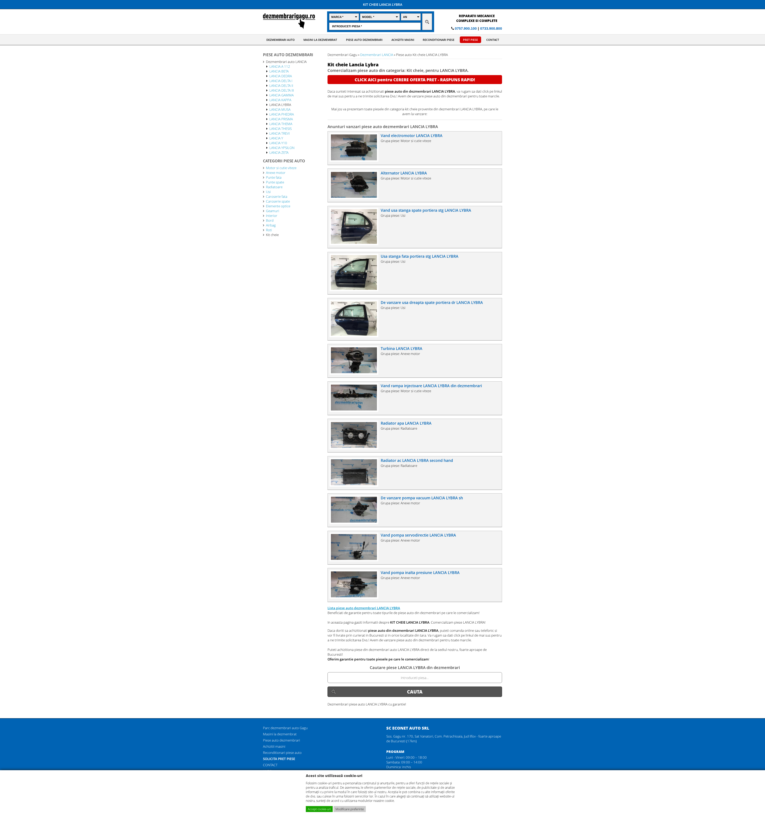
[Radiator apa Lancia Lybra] (356, 448)
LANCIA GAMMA (281, 95)
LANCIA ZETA (278, 152)
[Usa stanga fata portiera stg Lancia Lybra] (356, 289)
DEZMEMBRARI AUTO (280, 40)
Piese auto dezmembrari (281, 740)
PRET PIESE (470, 40)
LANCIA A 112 (279, 66)
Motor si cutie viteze (281, 167)
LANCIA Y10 (278, 142)
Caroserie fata (276, 196)
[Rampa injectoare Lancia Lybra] (356, 410)
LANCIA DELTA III (281, 90)
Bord (270, 220)
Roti (269, 229)
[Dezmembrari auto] (289, 27)
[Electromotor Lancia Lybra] (356, 160)
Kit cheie (272, 234)
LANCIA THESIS (280, 128)
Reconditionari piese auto (282, 752)
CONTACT (492, 40)
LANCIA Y (276, 138)
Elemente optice (278, 206)
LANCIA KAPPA (280, 99)
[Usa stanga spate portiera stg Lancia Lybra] (356, 243)
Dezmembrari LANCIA (376, 54)
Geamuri (272, 210)
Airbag (271, 225)
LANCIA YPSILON (281, 147)
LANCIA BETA (279, 71)
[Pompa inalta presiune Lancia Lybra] (356, 597)
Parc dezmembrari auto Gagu (285, 727)
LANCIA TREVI (279, 133)
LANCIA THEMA (280, 123)
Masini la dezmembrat (280, 734)
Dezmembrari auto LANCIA (286, 61)
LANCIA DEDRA (280, 75)
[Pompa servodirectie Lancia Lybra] (356, 559)
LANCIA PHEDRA (281, 114)
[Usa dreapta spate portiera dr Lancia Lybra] (356, 335)
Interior (271, 215)
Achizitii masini (274, 746)
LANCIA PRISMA (281, 119)
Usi (268, 191)
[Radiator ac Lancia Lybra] (356, 485)
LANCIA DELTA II (281, 85)
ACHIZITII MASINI (402, 40)
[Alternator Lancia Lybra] (356, 197)
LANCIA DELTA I (280, 80)
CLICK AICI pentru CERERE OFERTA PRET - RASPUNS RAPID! (415, 79)
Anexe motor (275, 172)
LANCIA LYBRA (280, 104)
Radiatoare (274, 186)
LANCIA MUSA (279, 109)
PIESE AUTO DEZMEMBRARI (364, 40)
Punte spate (275, 182)
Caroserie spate (278, 201)
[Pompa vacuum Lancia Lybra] (356, 522)
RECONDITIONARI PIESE (438, 40)
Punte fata (273, 177)
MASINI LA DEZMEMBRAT (320, 40)
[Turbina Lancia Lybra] (356, 373)
